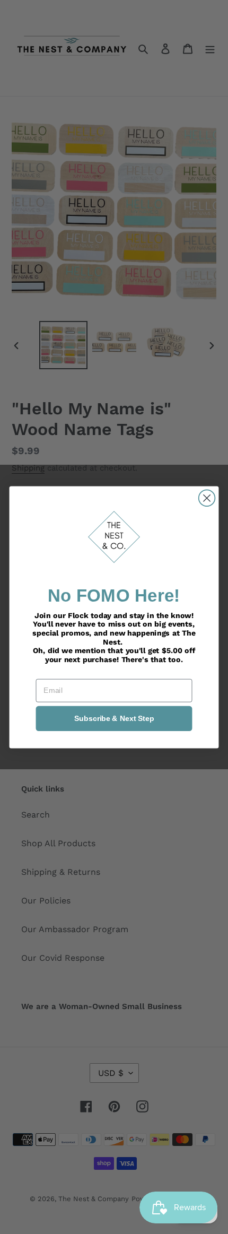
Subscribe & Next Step (114, 718)
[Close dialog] (207, 498)
